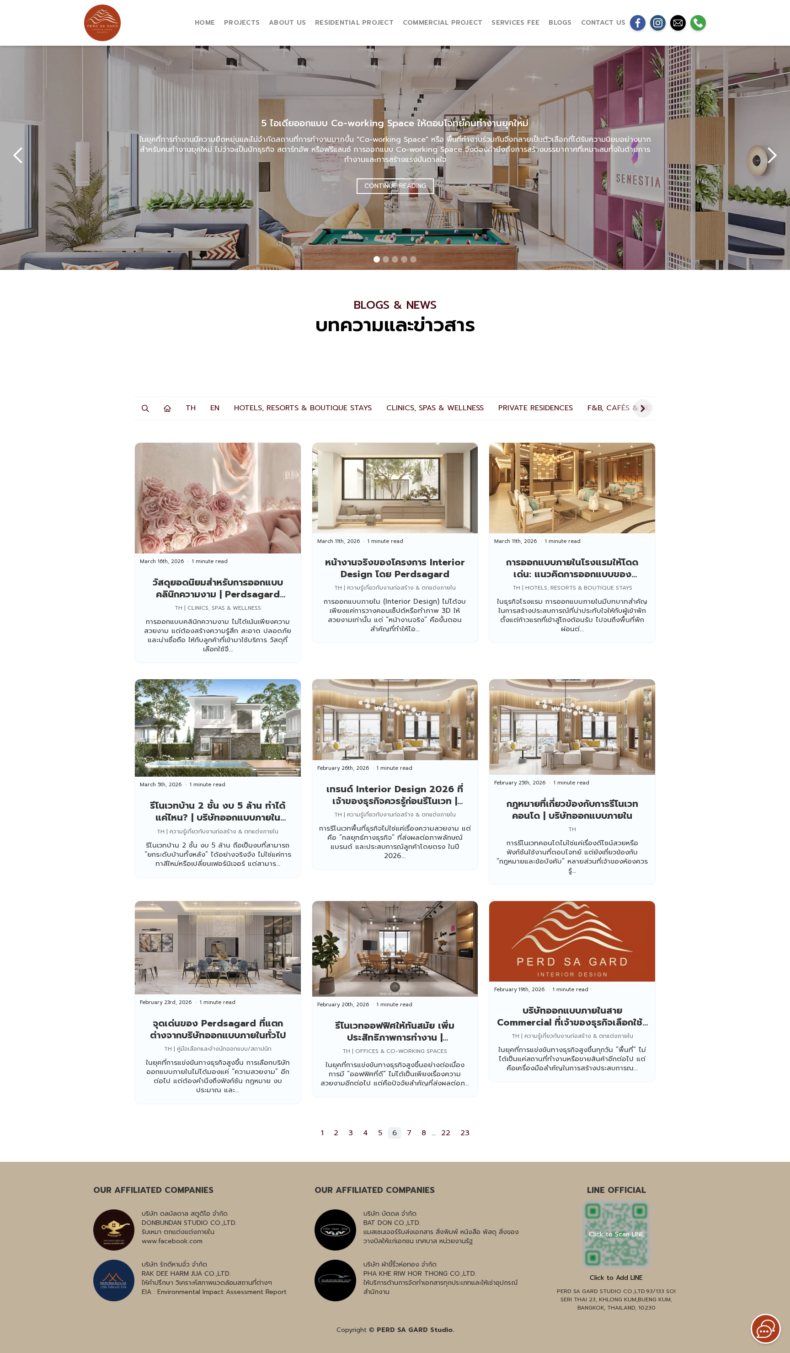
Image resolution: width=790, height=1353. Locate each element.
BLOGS (560, 22)
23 (465, 1133)
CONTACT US (603, 22)
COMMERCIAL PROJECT (443, 22)
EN (214, 408)
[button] (18, 155)
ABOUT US (287, 22)
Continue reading (395, 186)
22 (445, 1133)
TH (191, 408)
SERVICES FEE (515, 22)
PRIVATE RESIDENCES (535, 408)
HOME (205, 22)
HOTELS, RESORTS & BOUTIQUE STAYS (303, 408)
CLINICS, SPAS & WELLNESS (435, 408)
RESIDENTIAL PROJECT (354, 22)
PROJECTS (242, 22)
